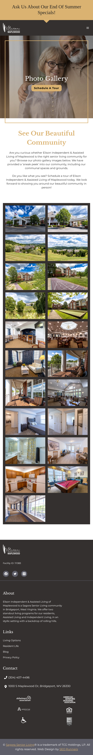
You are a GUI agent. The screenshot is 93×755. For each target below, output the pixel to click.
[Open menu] (87, 28)
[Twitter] (15, 574)
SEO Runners (68, 749)
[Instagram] (24, 574)
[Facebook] (6, 574)
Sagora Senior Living (20, 744)
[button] (25, 218)
